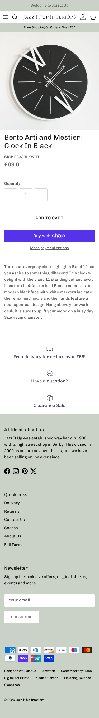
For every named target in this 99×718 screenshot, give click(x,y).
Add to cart (49, 218)
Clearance (12, 685)
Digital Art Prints (16, 678)
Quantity (12, 183)
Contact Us (14, 519)
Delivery (12, 503)
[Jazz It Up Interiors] (49, 17)
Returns (12, 511)
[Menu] (6, 17)
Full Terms (13, 544)
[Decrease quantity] (10, 194)
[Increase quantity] (41, 194)
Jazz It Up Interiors (30, 700)
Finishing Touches (77, 678)
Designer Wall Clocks (20, 671)
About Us (12, 536)
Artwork (48, 671)
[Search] (17, 17)
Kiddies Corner (46, 678)
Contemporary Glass (76, 671)
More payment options (49, 248)
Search (11, 528)
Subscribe (21, 617)
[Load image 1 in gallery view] (49, 81)
